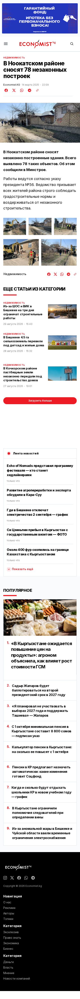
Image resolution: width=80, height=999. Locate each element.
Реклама (9, 908)
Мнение (8, 973)
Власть (8, 967)
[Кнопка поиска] (72, 44)
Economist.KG (11, 84)
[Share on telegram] (29, 90)
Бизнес (8, 948)
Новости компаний (16, 978)
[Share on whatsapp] (21, 90)
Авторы (8, 913)
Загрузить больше (40, 400)
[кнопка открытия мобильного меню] (5, 44)
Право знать (12, 937)
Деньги (8, 962)
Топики (8, 919)
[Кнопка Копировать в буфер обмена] (36, 90)
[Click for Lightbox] (14, 226)
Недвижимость (14, 58)
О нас (7, 902)
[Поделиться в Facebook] (6, 90)
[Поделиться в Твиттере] (13, 90)
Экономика (11, 943)
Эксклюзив (11, 932)
